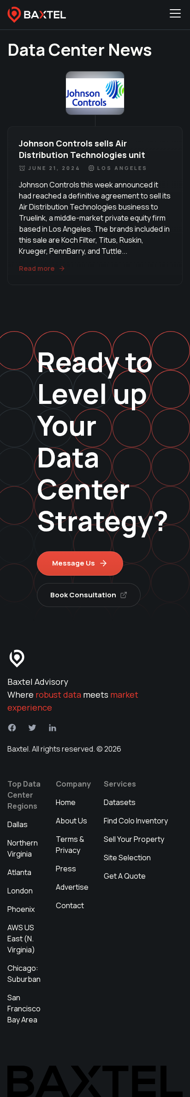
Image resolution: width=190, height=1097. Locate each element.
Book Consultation (83, 595)
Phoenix (21, 909)
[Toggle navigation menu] (175, 14)
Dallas (17, 824)
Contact (70, 905)
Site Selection (127, 857)
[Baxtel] (36, 14)
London (20, 891)
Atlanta (19, 872)
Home (66, 802)
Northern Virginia (22, 848)
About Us (71, 821)
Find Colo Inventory (136, 821)
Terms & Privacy (70, 844)
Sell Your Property (134, 839)
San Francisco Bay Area (24, 1008)
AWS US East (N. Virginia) (21, 938)
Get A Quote (125, 876)
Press (66, 869)
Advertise (72, 887)
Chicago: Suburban (24, 973)
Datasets (120, 802)
